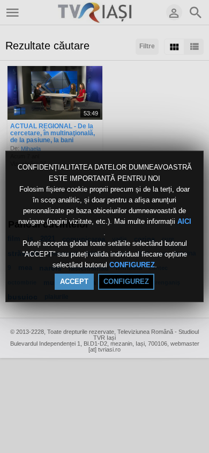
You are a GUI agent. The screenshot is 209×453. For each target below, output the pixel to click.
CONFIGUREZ (132, 265)
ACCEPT (74, 281)
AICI (184, 222)
